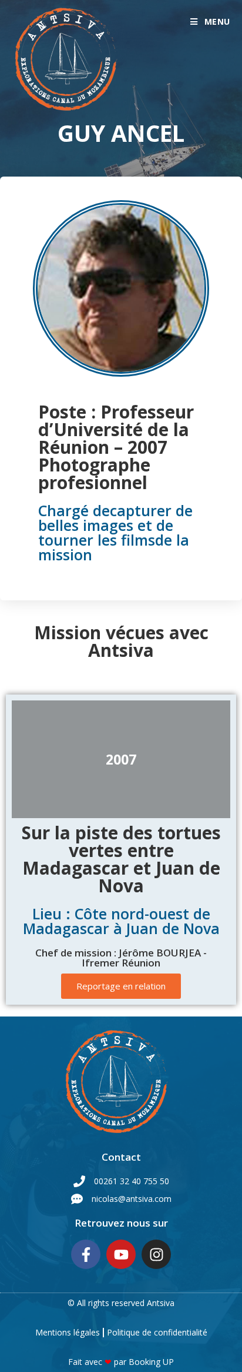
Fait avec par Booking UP (121, 1361)
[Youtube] (121, 1254)
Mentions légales (67, 1332)
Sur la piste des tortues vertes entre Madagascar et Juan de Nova (121, 859)
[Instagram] (156, 1254)
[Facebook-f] (85, 1254)
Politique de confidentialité (157, 1332)
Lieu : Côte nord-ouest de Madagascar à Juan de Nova (121, 920)
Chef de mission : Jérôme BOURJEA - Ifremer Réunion (121, 957)
